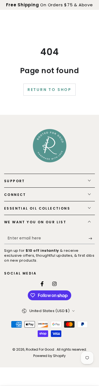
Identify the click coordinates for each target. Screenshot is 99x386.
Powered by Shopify (49, 356)
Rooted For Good (40, 349)
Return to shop (50, 89)
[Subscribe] (92, 239)
